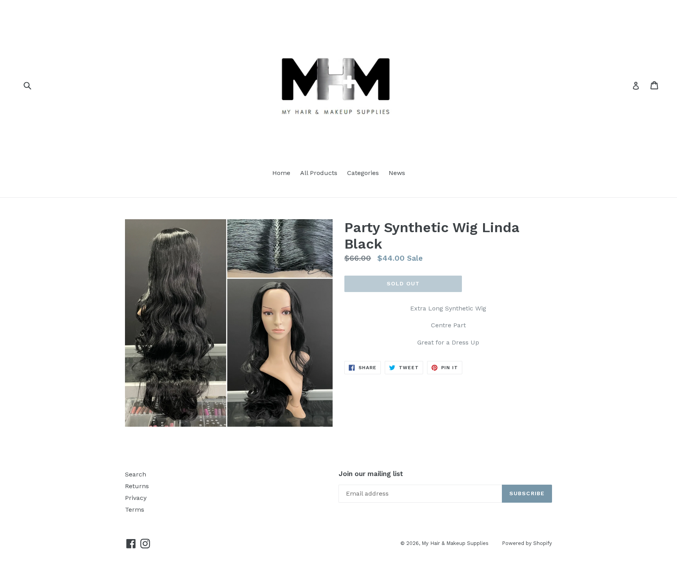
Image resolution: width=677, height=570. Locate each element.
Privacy (136, 497)
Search (135, 474)
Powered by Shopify (527, 543)
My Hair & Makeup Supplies (456, 543)
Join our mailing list (370, 474)
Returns (137, 486)
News (397, 173)
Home (281, 173)
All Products (318, 173)
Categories (363, 173)
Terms (134, 509)
